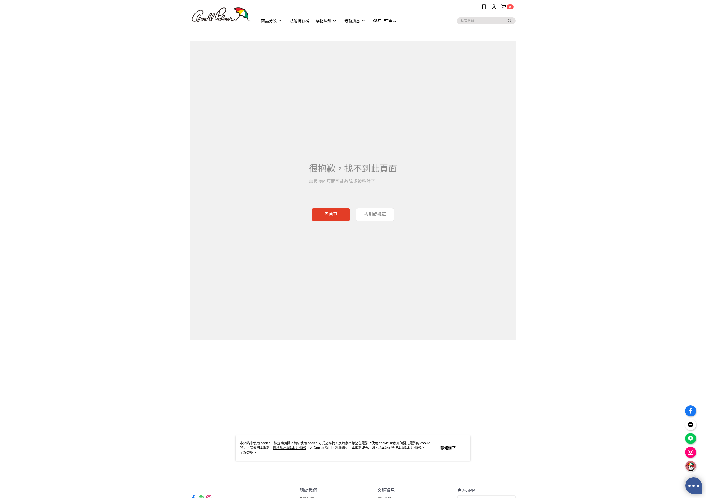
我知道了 (448, 448)
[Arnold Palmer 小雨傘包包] (221, 14)
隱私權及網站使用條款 (289, 448)
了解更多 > (248, 452)
